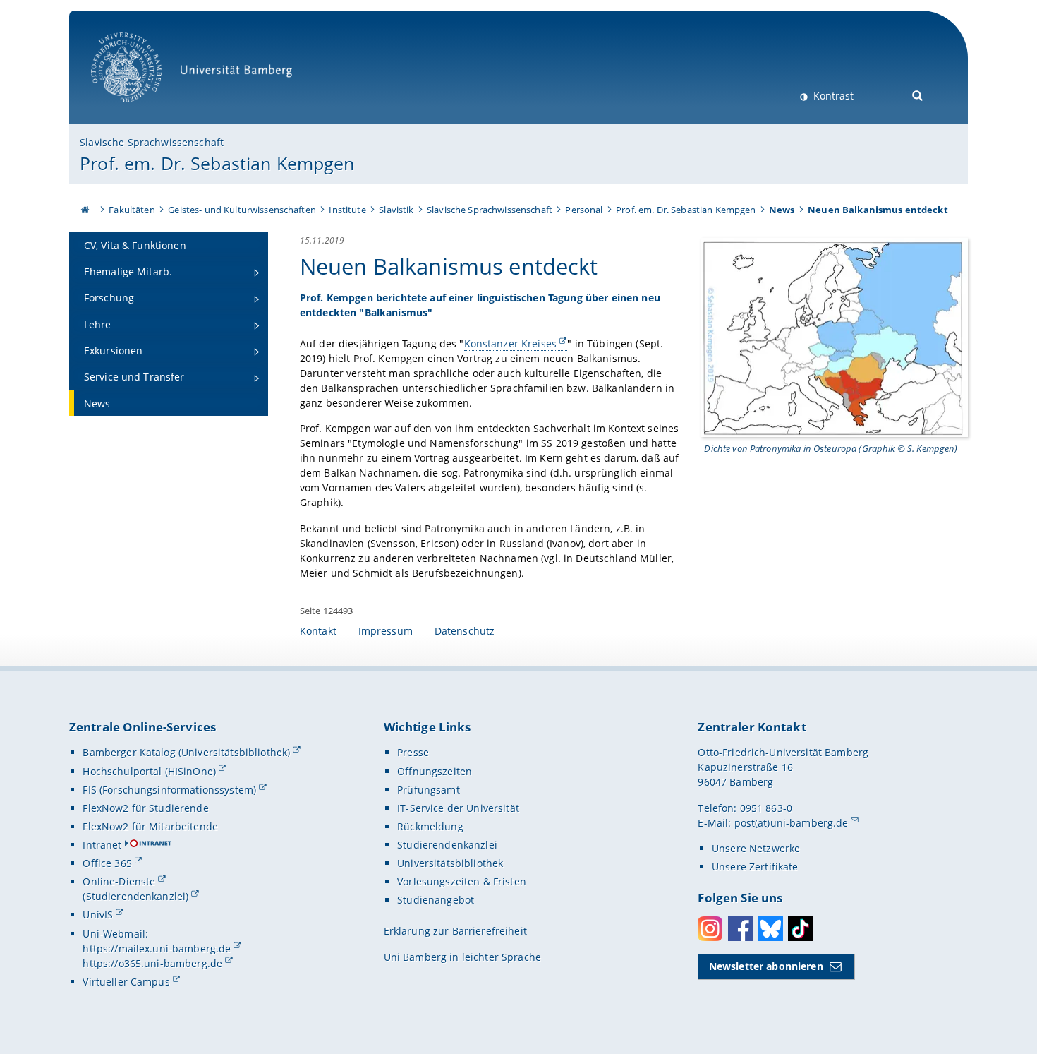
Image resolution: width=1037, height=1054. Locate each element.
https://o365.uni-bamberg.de (152, 963)
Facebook (740, 928)
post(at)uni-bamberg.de (791, 823)
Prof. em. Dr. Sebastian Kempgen (217, 163)
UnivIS (98, 914)
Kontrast (832, 95)
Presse (413, 752)
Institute (347, 209)
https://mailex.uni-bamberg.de (157, 948)
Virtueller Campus (126, 981)
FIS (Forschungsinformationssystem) (169, 789)
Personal (583, 209)
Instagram (710, 928)
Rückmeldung (430, 826)
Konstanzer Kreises (510, 343)
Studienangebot (435, 899)
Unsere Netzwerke (756, 848)
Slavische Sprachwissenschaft (152, 142)
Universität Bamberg (140, 109)
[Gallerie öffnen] (834, 337)
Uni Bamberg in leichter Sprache (462, 957)
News (782, 209)
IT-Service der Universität (458, 808)
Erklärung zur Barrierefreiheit (455, 931)
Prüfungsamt (428, 789)
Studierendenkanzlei (447, 844)
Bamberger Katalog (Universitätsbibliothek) (186, 752)
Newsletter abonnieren (766, 966)
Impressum (385, 630)
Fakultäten (131, 209)
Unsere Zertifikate (755, 866)
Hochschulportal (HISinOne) (149, 771)
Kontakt (318, 630)
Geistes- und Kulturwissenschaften (242, 209)
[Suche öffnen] (918, 94)
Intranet (102, 844)
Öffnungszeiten (434, 771)
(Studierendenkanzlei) (135, 896)
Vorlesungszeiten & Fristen (461, 881)
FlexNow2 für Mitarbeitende (150, 826)
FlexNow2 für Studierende (145, 808)
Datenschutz (465, 630)
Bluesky (770, 928)
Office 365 (107, 863)
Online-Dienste (119, 881)
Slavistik (396, 209)
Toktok (800, 928)
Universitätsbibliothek (450, 863)
